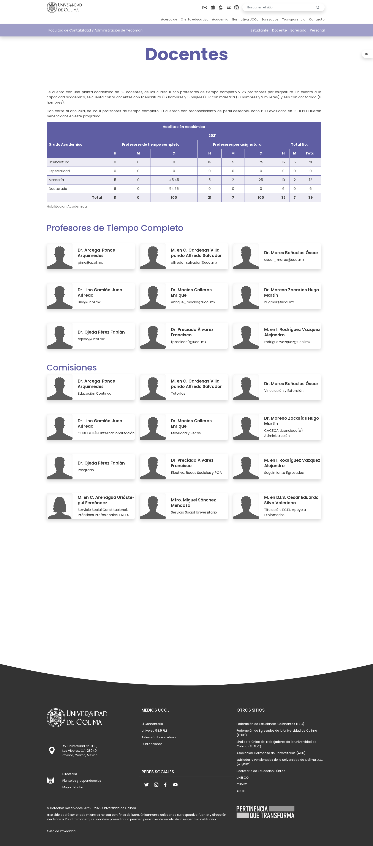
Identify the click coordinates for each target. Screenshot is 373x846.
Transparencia (293, 19)
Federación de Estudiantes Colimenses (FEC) (270, 724)
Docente (279, 30)
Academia (220, 19)
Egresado (298, 30)
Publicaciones (152, 744)
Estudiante (260, 30)
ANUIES (241, 791)
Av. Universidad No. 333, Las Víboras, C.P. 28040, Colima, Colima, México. (80, 750)
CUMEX (242, 784)
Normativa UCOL (245, 19)
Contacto (317, 19)
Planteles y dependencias (81, 780)
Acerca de (169, 19)
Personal (317, 30)
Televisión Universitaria (159, 737)
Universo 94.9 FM (154, 730)
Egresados (270, 19)
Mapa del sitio (72, 787)
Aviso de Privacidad (61, 831)
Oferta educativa (195, 19)
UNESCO (243, 777)
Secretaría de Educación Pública (261, 771)
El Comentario (152, 724)
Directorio (69, 774)
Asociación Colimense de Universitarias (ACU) (271, 753)
